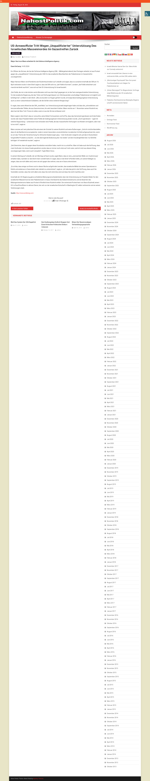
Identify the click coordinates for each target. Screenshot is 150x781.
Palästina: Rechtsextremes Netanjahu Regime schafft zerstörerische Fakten (123, 101)
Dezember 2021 (112, 370)
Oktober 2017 (111, 574)
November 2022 (112, 325)
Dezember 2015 (112, 664)
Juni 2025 (110, 198)
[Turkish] (131, 54)
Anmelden (110, 116)
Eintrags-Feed (112, 120)
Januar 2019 (111, 513)
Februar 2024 (111, 263)
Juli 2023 (110, 292)
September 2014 (113, 726)
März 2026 (110, 161)
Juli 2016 (110, 636)
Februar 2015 (111, 705)
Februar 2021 (111, 411)
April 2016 (110, 648)
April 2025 (110, 206)
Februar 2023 (111, 312)
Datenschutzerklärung (24, 37)
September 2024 (113, 235)
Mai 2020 (110, 447)
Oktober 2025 (111, 181)
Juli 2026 (110, 145)
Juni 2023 (110, 296)
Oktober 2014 (111, 721)
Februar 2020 (111, 460)
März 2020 (110, 456)
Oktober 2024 (111, 230)
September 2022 (113, 333)
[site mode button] (135, 37)
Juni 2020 (110, 443)
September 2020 (113, 431)
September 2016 (113, 627)
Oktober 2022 (111, 329)
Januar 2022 (111, 366)
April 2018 (110, 550)
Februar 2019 (111, 509)
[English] (108, 54)
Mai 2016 (110, 644)
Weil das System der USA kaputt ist (23, 222)
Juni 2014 (110, 734)
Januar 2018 (111, 562)
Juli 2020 (110, 439)
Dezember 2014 (112, 713)
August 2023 (111, 288)
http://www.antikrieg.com (25, 193)
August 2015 (111, 681)
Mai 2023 (110, 300)
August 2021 (111, 386)
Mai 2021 (110, 398)
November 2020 (112, 423)
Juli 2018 (110, 537)
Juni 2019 (110, 492)
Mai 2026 (110, 153)
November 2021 (112, 374)
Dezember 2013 (112, 758)
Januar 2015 (111, 709)
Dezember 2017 (112, 566)
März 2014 (110, 746)
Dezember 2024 (112, 222)
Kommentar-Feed (113, 124)
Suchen (107, 44)
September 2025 (113, 185)
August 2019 (111, 484)
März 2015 (110, 701)
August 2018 (111, 533)
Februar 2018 (111, 558)
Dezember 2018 (112, 517)
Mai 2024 (110, 251)
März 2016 (110, 652)
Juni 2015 (110, 689)
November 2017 (112, 570)
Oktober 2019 (111, 476)
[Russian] (126, 54)
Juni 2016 (110, 640)
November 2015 (112, 668)
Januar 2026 (111, 169)
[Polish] (120, 54)
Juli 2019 (110, 488)
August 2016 (111, 631)
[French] (111, 54)
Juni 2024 (110, 247)
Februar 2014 (111, 750)
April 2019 (110, 501)
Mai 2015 (110, 693)
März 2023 (110, 308)
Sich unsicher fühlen (21, 208)
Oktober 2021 (111, 378)
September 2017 (113, 578)
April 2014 (110, 742)
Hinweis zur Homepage (44, 37)
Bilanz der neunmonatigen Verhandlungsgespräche (81, 223)
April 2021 (110, 402)
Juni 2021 (110, 394)
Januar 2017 (111, 611)
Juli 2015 (110, 685)
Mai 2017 (110, 595)
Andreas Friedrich (30, 57)
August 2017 (111, 582)
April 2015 (110, 697)
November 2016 (112, 619)
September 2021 (113, 382)
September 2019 (113, 480)
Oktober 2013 (111, 766)
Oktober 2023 (111, 280)
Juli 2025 (110, 194)
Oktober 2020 (111, 427)
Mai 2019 (110, 496)
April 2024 (110, 255)
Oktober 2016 (111, 623)
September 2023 (113, 284)
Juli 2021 (110, 390)
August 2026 (111, 140)
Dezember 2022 (112, 321)
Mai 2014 (110, 738)
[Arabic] (106, 54)
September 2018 (113, 529)
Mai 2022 (110, 349)
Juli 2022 (110, 341)
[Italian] (117, 54)
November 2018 (112, 521)
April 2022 (110, 353)
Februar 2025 (111, 214)
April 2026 (110, 157)
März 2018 (110, 554)
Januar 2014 (111, 754)
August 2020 (111, 435)
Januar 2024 (111, 267)
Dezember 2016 (112, 615)
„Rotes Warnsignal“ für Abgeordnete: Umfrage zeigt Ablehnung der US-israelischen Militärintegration (123, 93)
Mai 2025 (110, 202)
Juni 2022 (110, 345)
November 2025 (112, 177)
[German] (114, 54)
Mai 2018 (110, 546)
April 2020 (110, 451)
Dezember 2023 (112, 271)
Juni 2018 (110, 541)
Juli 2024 (110, 243)
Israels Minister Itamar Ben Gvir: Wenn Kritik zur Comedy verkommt (122, 68)
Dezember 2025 (112, 173)
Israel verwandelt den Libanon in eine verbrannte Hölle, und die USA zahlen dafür (122, 75)
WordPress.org (112, 128)
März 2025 (110, 210)
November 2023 (112, 275)
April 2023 (110, 304)
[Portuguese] (123, 54)
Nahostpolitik (16, 53)
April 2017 (110, 599)
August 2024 (111, 239)
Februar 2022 (111, 361)
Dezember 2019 (112, 468)
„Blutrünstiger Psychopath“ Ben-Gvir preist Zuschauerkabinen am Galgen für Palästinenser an (121, 83)
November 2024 (112, 226)
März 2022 (110, 357)
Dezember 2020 (112, 419)
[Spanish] (128, 54)
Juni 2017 (110, 591)
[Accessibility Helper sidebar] (147, 13)
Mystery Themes (38, 778)
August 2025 (111, 190)
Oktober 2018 (111, 525)
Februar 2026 (111, 165)
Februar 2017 (111, 607)
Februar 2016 (111, 656)
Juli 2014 (110, 730)
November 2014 (112, 717)
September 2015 (113, 676)
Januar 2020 (111, 464)
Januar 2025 (111, 218)
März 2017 (110, 603)
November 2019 (112, 472)
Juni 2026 (110, 149)
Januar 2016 (111, 660)
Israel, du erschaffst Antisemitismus (90, 208)
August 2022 (111, 337)
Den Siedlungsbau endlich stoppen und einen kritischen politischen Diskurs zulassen (55, 224)
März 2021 (110, 406)
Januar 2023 (111, 316)
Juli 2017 (110, 586)
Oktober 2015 (111, 672)
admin (26, 225)
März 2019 (110, 505)
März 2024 (110, 259)
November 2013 (112, 762)
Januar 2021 (111, 415)
